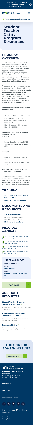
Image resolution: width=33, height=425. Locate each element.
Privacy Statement (8, 419)
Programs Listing (9, 325)
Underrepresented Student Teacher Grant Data (13, 315)
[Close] (30, 4)
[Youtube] (13, 405)
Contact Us (6, 384)
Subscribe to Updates (10, 397)
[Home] (11, 13)
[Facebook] (4, 405)
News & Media (7, 390)
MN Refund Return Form (13, 222)
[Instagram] (23, 405)
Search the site (14, 356)
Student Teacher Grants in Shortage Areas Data (13, 303)
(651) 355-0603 (9, 268)
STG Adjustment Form (12, 214)
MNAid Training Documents (15, 200)
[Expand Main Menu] (29, 13)
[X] (9, 405)
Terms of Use (6, 417)
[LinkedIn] (18, 405)
